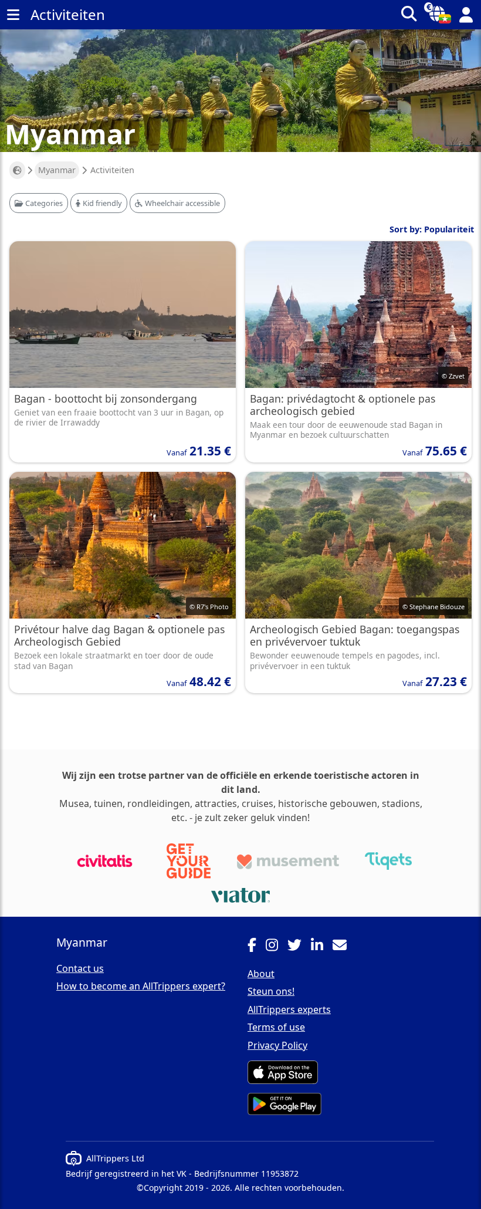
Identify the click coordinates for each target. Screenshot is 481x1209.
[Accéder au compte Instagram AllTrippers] (276, 946)
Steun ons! (271, 991)
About (261, 973)
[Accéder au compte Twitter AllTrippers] (299, 946)
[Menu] (13, 15)
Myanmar (57, 169)
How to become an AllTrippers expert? (140, 986)
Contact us (80, 968)
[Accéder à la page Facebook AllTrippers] (257, 946)
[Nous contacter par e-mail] (344, 946)
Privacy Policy (277, 1045)
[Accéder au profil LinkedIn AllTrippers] (322, 946)
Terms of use (276, 1027)
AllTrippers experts (289, 1009)
